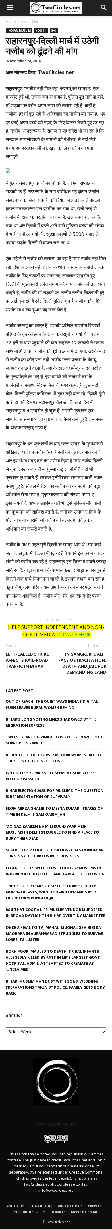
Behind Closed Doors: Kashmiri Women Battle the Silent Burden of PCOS (54, 757)
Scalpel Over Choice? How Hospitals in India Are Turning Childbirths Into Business (55, 853)
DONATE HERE (74, 634)
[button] (104, 8)
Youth (41, 30)
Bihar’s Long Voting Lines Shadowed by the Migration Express (51, 722)
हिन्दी (53, 30)
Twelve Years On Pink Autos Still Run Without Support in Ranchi (54, 740)
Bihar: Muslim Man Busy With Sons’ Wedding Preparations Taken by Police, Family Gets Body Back (55, 987)
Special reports (29, 1211)
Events (94, 1205)
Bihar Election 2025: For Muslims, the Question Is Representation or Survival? (54, 793)
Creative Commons (85, 1172)
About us (15, 1205)
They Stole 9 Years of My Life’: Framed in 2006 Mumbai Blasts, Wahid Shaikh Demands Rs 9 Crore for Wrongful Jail (51, 891)
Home (11, 21)
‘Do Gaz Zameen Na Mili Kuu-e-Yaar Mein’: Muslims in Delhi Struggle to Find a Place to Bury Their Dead (52, 832)
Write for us (70, 1205)
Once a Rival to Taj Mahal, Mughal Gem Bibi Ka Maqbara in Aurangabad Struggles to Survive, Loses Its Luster (55, 933)
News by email (84, 1211)
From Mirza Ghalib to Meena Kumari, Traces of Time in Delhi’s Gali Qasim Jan (54, 811)
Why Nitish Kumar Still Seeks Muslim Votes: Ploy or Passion (51, 775)
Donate (58, 1211)
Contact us (41, 1205)
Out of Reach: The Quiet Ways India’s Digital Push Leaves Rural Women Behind (52, 704)
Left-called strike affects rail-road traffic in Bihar (27, 660)
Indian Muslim (32, 21)
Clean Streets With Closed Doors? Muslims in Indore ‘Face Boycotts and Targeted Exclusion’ (55, 870)
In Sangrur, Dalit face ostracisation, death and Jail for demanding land (82, 663)
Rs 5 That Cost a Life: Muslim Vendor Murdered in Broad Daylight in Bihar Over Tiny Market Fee (55, 912)
